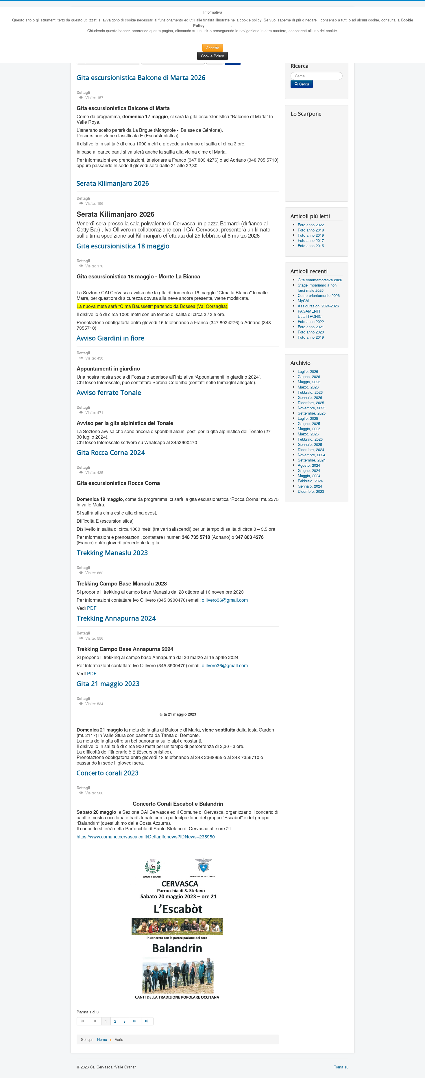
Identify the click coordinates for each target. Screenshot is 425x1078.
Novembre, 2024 (311, 454)
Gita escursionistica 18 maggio (123, 245)
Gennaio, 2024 (310, 486)
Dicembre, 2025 (311, 402)
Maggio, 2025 (309, 428)
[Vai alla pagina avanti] (135, 1021)
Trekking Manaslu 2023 (112, 552)
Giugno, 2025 (309, 423)
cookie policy (217, 25)
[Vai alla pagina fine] (147, 1021)
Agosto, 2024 (309, 465)
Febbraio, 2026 (310, 392)
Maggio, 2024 (309, 475)
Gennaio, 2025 (310, 444)
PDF (92, 608)
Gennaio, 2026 (310, 397)
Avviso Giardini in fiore (110, 337)
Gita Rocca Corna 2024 (111, 452)
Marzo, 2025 (308, 434)
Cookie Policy (212, 56)
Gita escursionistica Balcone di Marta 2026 (141, 77)
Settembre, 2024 (312, 460)
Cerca (304, 84)
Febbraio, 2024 (310, 481)
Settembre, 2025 (312, 413)
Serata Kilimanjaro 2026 (113, 183)
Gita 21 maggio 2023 (108, 683)
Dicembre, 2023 (311, 491)
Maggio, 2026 (309, 381)
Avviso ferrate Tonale (109, 392)
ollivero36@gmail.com (225, 600)
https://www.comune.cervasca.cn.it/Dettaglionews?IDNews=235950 (146, 836)
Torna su (341, 1067)
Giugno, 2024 (309, 470)
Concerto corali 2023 (108, 772)
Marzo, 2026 (308, 387)
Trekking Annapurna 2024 (116, 618)
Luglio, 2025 (308, 418)
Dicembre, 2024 (311, 449)
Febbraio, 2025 (310, 439)
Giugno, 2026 (309, 376)
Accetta (212, 47)
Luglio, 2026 (308, 371)
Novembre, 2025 (311, 408)
